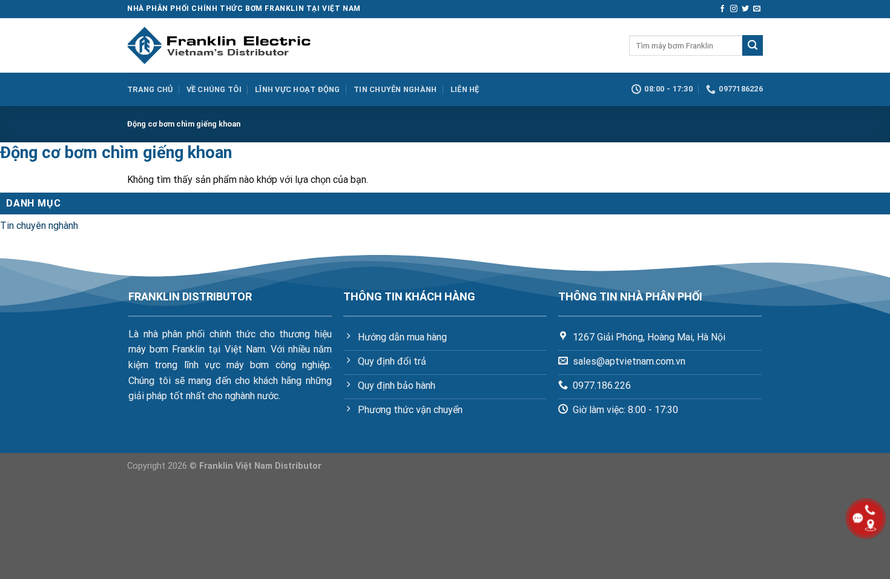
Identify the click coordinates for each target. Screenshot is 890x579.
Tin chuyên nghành (395, 89)
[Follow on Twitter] (745, 9)
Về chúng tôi (214, 89)
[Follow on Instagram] (733, 9)
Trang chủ (150, 89)
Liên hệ (465, 89)
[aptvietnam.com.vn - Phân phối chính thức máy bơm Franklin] (219, 45)
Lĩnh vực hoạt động (297, 89)
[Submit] (752, 45)
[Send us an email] (756, 9)
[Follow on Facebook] (722, 9)
